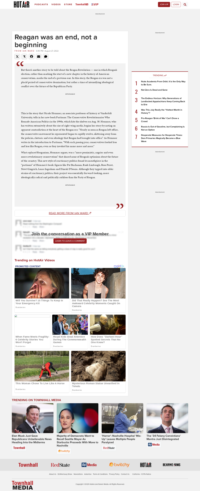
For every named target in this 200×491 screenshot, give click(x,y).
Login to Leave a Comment (70, 241)
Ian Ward (25, 51)
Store (68, 4)
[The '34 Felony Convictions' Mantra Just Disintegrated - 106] (167, 418)
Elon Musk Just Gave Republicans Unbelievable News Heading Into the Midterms (32, 439)
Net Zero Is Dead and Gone (154, 90)
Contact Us (125, 474)
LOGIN (176, 4)
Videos (56, 4)
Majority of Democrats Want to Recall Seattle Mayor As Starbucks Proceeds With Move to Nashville (77, 440)
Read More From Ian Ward (69, 213)
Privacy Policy (114, 474)
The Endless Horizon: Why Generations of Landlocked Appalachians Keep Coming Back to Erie (163, 101)
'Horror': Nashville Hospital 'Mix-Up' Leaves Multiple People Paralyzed (121, 439)
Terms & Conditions (100, 474)
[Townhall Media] (22, 485)
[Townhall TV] (82, 4)
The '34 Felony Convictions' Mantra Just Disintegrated (164, 437)
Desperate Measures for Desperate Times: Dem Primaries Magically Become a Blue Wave (161, 138)
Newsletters (78, 474)
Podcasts (41, 4)
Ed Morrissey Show (65, 474)
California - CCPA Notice (141, 474)
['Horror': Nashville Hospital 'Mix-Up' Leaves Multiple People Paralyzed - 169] (122, 418)
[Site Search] (185, 4)
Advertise (87, 474)
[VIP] (95, 4)
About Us (52, 474)
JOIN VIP (164, 4)
